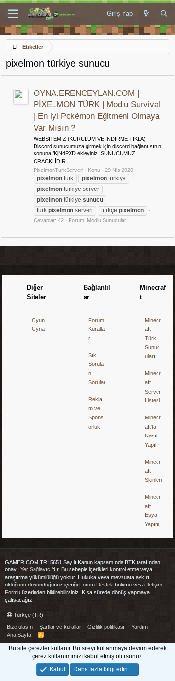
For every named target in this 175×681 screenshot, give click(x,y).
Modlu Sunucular (106, 220)
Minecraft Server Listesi (153, 386)
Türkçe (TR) (27, 615)
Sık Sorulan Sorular (96, 368)
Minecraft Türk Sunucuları (153, 338)
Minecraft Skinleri (153, 471)
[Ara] (164, 13)
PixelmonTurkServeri (58, 170)
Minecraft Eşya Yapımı (153, 510)
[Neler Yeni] (147, 13)
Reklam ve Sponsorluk (96, 413)
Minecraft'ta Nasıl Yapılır (153, 431)
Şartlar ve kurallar (60, 627)
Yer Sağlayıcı (36, 569)
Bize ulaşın (20, 627)
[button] (13, 14)
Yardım (139, 627)
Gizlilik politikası (106, 627)
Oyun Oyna (38, 324)
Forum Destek (96, 584)
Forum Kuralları (96, 329)
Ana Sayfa (19, 635)
